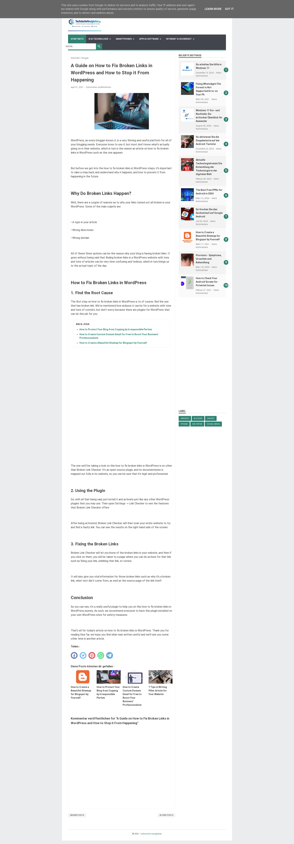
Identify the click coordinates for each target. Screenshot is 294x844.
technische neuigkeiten (151, 834)
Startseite (77, 39)
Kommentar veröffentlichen (98, 87)
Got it (229, 9)
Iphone (184, 424)
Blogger (198, 418)
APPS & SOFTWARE (149, 39)
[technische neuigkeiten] (84, 22)
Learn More (213, 9)
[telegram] (109, 655)
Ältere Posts (166, 815)
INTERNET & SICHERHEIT (179, 39)
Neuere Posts (77, 815)
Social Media (213, 424)
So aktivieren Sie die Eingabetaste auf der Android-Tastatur (208, 140)
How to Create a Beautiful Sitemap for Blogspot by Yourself (113, 342)
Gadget (211, 418)
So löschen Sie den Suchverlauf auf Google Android (209, 213)
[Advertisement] (202, 353)
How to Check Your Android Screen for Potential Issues (207, 282)
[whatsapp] (100, 655)
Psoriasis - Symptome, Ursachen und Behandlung (209, 259)
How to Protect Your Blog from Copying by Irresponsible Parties (115, 329)
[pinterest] (91, 655)
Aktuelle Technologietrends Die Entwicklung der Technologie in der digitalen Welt (209, 167)
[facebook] (74, 655)
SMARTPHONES (124, 39)
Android (185, 418)
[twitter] (83, 655)
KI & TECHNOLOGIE (98, 39)
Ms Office (197, 424)
